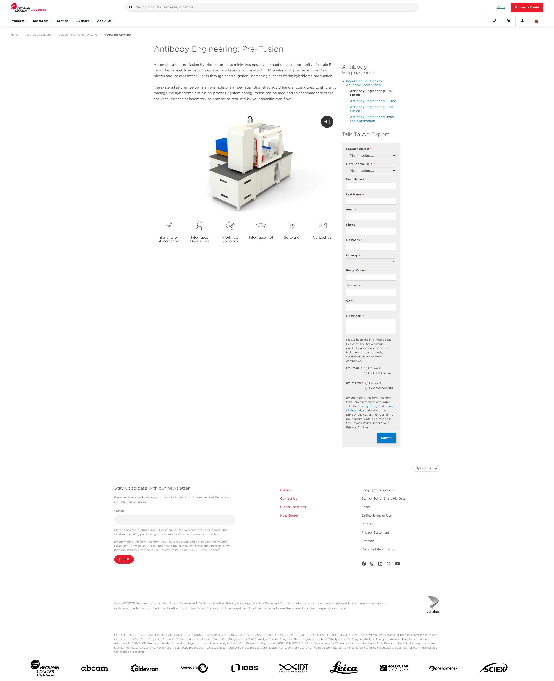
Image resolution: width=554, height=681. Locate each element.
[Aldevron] (145, 669)
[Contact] (494, 20)
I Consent (374, 368)
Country (353, 255)
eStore (501, 7)
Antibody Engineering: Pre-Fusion (371, 93)
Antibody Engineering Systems (77, 34)
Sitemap (368, 541)
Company (354, 240)
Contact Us (288, 498)
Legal (366, 507)
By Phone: (354, 383)
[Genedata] (194, 669)
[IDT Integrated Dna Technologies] (294, 669)
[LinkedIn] (380, 565)
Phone (350, 224)
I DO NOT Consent (380, 373)
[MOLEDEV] (394, 669)
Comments (355, 316)
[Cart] (508, 20)
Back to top (428, 468)
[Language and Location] (536, 20)
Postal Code (356, 270)
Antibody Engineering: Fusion (373, 101)
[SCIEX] (494, 669)
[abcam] (95, 669)
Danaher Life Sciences (378, 549)
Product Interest (359, 149)
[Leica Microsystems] (344, 669)
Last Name (355, 194)
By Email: (354, 368)
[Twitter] (389, 565)
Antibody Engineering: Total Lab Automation (372, 119)
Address (353, 286)
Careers (286, 490)
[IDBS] (244, 669)
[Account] (522, 20)
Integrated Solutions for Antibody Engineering (364, 83)
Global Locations (293, 507)
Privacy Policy (368, 406)
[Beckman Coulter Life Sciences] (28, 7)
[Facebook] (364, 565)
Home (14, 34)
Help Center (289, 515)
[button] (131, 7)
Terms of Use (138, 545)
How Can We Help (360, 164)
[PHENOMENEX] (444, 669)
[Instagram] (372, 565)
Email (351, 210)
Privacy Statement (375, 532)
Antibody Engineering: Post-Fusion (372, 109)
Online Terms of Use (377, 515)
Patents (367, 524)
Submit (386, 438)
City (350, 301)
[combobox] (271, 7)
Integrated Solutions (38, 34)
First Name (355, 179)
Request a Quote (527, 7)
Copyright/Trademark (378, 490)
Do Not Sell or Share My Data (384, 498)
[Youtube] (397, 565)
